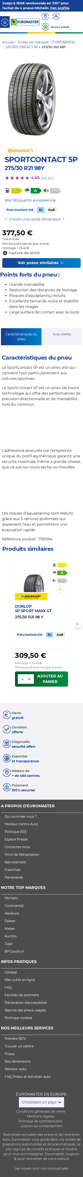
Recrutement (15, 862)
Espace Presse (16, 839)
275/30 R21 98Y (24, 168)
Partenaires (14, 877)
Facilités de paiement (22, 995)
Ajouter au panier (50, 679)
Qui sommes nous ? (21, 816)
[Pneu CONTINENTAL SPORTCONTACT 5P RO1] (32, 99)
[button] (60, 589)
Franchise (12, 870)
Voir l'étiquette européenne (30, 200)
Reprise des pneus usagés (25, 1010)
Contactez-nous (17, 847)
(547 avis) (47, 177)
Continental (14, 906)
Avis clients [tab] (62, 334)
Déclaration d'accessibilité (26, 1003)
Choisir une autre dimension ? (36, 219)
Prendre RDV (15, 1039)
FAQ (8, 987)
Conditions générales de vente (40, 1111)
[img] (60, 589)
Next (78, 624)
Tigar (9, 944)
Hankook (12, 913)
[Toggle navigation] (5, 22)
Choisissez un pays (39, 1102)
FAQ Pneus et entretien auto (28, 1077)
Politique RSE (16, 832)
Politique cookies (18, 1018)
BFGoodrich (14, 951)
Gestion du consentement (41, 1126)
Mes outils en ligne (20, 980)
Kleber (10, 929)
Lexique (11, 972)
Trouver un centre (19, 1046)
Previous (4, 624)
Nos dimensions (17, 1061)
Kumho (11, 936)
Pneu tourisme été (19, 210)
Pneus (10, 1054)
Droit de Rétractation (22, 854)
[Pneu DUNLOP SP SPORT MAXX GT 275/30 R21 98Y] (33, 578)
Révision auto (16, 1069)
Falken (10, 921)
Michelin (11, 898)
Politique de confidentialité (40, 1121)
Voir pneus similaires (39, 263)
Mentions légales (40, 1116)
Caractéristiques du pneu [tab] (21, 336)
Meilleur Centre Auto (21, 824)
